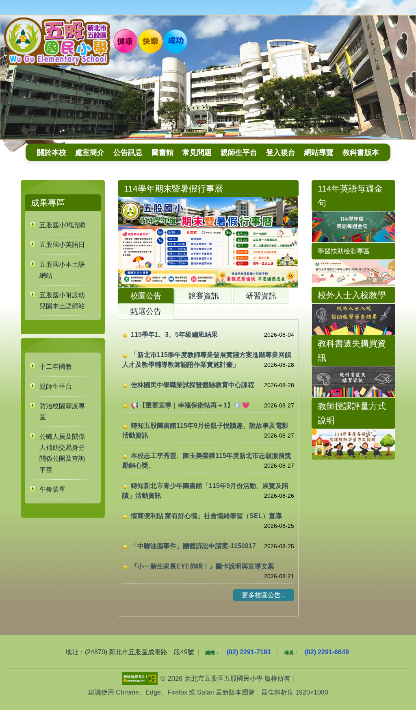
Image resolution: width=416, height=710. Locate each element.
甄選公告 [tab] (145, 311)
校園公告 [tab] (145, 296)
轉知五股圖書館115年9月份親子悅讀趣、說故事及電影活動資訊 (205, 430)
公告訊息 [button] (128, 152)
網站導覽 (319, 152)
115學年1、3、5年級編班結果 (174, 334)
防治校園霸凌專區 (62, 411)
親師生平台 (239, 152)
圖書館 (162, 152)
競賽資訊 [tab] (203, 296)
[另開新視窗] (354, 319)
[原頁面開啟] (354, 227)
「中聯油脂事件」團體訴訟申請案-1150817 (193, 545)
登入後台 (280, 152)
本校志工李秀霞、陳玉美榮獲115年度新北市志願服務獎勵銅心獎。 (206, 460)
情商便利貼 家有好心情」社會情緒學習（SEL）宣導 (206, 515)
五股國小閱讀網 (62, 225)
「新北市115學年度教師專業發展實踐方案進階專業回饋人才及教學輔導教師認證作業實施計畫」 (206, 359)
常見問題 (197, 152)
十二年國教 (55, 366)
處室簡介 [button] (89, 152)
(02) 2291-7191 (249, 652)
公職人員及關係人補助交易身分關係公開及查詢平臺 (62, 453)
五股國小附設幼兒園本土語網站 (62, 300)
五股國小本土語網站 (62, 270)
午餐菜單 (52, 489)
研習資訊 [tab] (261, 296)
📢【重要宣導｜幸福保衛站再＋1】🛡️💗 (190, 405)
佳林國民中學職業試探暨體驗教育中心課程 (192, 384)
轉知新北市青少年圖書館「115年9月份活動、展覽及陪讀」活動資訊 (205, 490)
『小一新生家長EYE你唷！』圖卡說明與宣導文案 (202, 566)
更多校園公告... (264, 595)
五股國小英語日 (62, 244)
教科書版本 (360, 152)
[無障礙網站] (139, 678)
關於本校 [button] (51, 152)
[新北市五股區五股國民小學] (208, 77)
